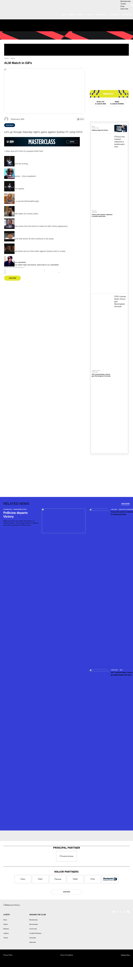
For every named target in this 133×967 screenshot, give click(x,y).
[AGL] (23, 879)
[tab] (100, 102)
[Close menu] (126, 960)
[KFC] (40, 879)
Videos (5, 924)
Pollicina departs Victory (100, 130)
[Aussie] (58, 879)
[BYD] (75, 879)
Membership (33, 920)
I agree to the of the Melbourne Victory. (26, 270)
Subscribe (12, 278)
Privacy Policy (21, 270)
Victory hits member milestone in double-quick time (102, 215)
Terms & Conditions (66, 955)
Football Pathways (35, 933)
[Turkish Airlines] (66, 856)
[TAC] (92, 879)
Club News (9, 125)
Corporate (114, 14)
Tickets (5, 938)
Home (6, 58)
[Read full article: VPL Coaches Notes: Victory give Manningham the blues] (120, 373)
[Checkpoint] (110, 879)
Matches (6, 929)
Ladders (6, 933)
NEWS (63, 14)
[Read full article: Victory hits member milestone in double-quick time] (120, 213)
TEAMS (79, 14)
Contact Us (127, 14)
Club (89, 14)
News (13, 58)
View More (125, 503)
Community (100, 14)
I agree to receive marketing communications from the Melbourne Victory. (33, 273)
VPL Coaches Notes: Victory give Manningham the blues (101, 375)
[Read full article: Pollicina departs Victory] (120, 128)
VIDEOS (71, 14)
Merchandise (33, 924)
